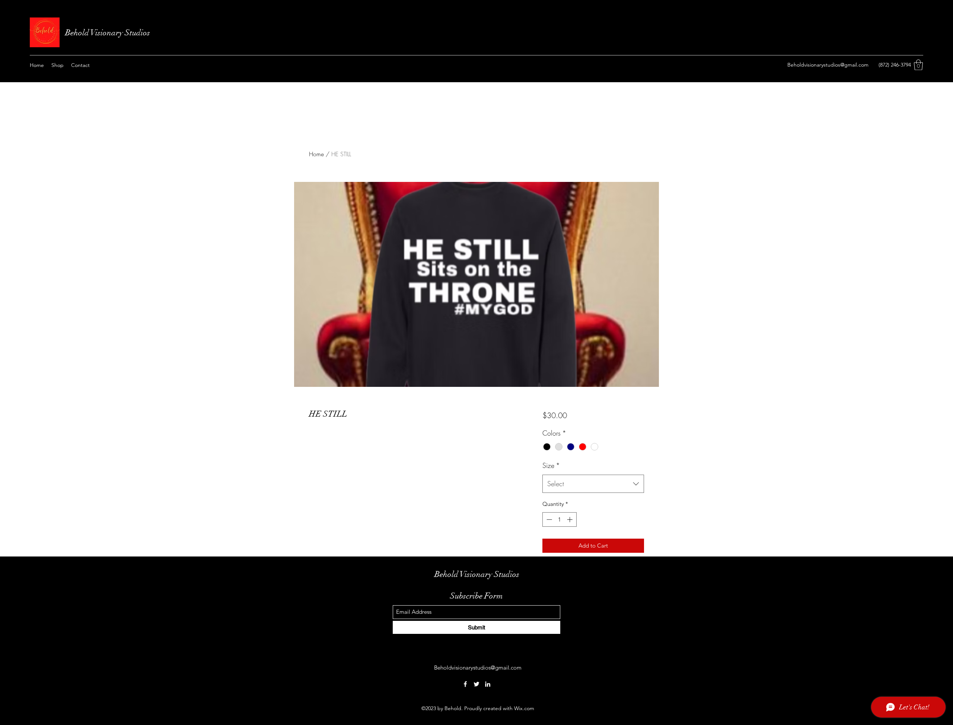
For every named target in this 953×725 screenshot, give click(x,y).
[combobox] (593, 484)
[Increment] (570, 519)
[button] (918, 65)
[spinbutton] (559, 519)
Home (316, 154)
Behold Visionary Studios (108, 33)
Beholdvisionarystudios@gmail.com (827, 64)
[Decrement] (549, 519)
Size (551, 465)
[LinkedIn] (487, 684)
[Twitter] (476, 684)
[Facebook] (465, 684)
